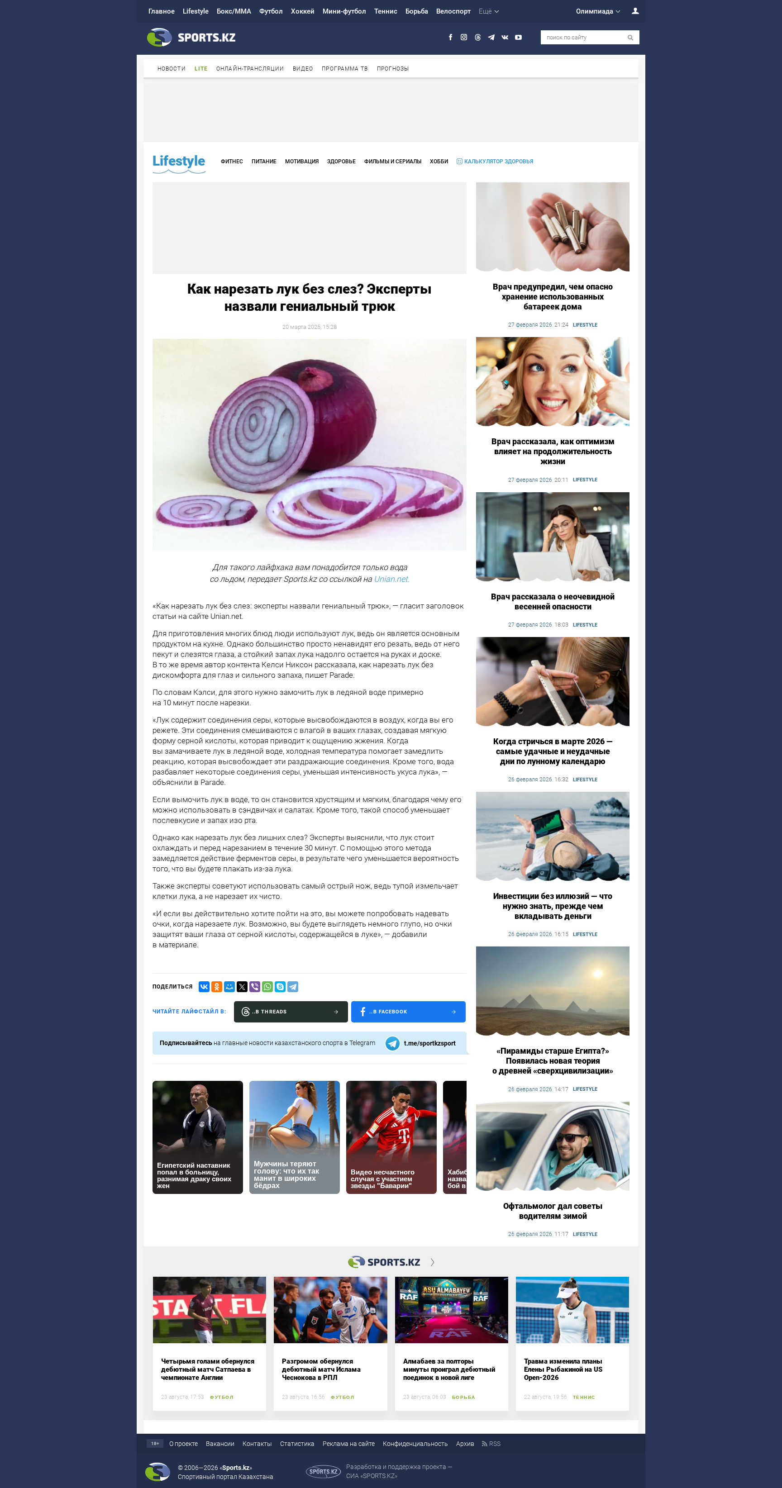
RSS (495, 1443)
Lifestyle (196, 11)
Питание (264, 161)
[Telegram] (292, 986)
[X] (242, 986)
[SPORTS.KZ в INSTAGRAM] (464, 37)
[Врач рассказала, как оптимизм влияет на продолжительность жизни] (552, 382)
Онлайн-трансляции (250, 69)
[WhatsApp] (267, 986)
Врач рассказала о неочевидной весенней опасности (553, 601)
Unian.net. (392, 579)
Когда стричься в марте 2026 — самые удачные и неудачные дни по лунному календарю (553, 751)
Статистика (297, 1443)
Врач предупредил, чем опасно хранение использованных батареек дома (553, 296)
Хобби (439, 161)
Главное (161, 11)
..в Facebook (388, 1012)
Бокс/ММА (234, 11)
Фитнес (232, 161)
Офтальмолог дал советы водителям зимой (552, 1211)
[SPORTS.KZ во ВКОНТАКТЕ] (504, 37)
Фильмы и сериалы (392, 161)
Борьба (416, 11)
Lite (201, 69)
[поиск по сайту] (631, 38)
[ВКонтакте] (204, 986)
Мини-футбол (344, 11)
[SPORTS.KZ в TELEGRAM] (491, 37)
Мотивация (302, 161)
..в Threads (269, 1012)
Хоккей (303, 11)
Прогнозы (393, 69)
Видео (303, 69)
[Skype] (280, 986)
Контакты (257, 1443)
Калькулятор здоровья (498, 161)
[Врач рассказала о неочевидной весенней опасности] (552, 537)
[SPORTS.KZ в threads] (477, 37)
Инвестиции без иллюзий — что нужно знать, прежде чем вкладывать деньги (552, 906)
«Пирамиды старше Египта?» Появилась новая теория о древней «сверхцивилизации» (552, 1060)
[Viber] (254, 986)
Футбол (271, 11)
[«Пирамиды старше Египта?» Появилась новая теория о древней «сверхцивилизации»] (552, 991)
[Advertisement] (391, 112)
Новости (171, 69)
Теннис (385, 11)
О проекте (183, 1443)
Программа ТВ (345, 69)
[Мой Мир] (229, 986)
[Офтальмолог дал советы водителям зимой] (552, 1147)
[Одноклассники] (216, 986)
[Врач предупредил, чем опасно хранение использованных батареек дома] (552, 227)
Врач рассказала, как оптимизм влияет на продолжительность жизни (553, 451)
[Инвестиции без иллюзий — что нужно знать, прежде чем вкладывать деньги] (552, 837)
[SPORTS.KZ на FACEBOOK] (450, 37)
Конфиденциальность (415, 1443)
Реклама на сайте (349, 1443)
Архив (465, 1443)
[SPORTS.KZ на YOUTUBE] (518, 37)
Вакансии (220, 1443)
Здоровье (341, 161)
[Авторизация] (630, 10)
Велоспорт (453, 11)
